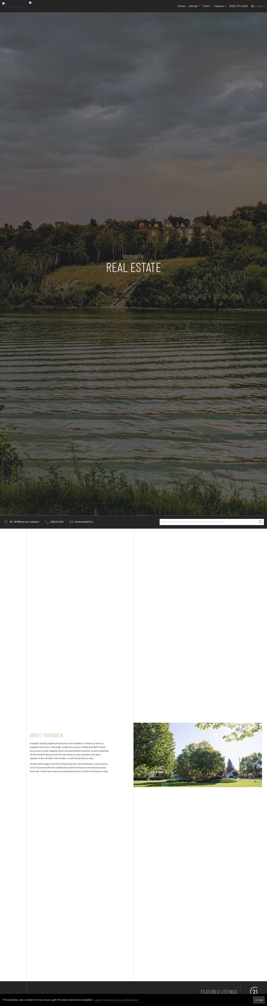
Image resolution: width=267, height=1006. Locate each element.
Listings (194, 8)
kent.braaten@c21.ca (83, 521)
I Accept (258, 1000)
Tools (207, 8)
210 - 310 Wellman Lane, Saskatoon (24, 521)
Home (181, 6)
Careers (220, 8)
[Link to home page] (15, 6)
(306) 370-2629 (238, 6)
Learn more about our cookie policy (116, 999)
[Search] (260, 522)
